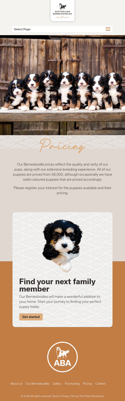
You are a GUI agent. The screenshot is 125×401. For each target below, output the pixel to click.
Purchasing (72, 384)
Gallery (57, 384)
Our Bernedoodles (37, 384)
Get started (31, 317)
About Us (16, 384)
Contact (100, 384)
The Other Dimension (91, 396)
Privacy (65, 396)
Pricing (87, 384)
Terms (55, 396)
